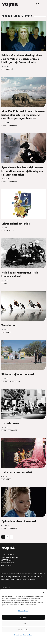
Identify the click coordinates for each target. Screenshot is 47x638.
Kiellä (23, 623)
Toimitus (5, 588)
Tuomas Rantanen (10, 381)
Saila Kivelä (7, 231)
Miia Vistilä (7, 69)
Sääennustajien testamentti (17, 374)
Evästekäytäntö (18, 635)
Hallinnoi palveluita (23, 611)
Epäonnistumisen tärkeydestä (18, 521)
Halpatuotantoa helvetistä (16, 472)
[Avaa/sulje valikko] (44, 4)
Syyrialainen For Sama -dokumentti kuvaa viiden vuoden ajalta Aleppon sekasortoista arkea (22, 171)
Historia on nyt (10, 423)
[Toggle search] (38, 4)
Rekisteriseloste (27, 635)
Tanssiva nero (9, 325)
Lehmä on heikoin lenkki (15, 223)
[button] (43, 592)
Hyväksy (23, 617)
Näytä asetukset (23, 630)
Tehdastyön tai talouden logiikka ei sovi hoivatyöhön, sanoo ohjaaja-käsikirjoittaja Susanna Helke (22, 59)
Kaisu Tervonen (9, 125)
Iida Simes (6, 332)
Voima (4, 283)
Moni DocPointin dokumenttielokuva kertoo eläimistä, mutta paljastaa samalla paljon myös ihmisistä (23, 115)
